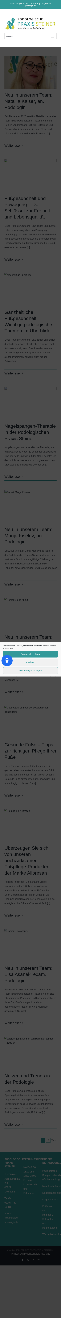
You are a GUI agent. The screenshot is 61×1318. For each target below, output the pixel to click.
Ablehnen (30, 662)
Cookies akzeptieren (30, 654)
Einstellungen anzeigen (30, 670)
